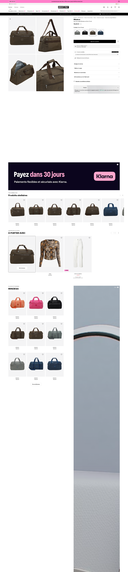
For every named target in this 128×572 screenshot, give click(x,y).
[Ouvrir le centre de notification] (111, 7)
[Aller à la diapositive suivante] (123, 195)
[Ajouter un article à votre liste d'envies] (24, 200)
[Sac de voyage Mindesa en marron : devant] (22, 35)
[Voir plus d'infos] (17, 226)
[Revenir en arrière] (10, 19)
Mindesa (13, 288)
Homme (16, 7)
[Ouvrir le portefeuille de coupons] (104, 7)
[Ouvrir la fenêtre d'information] (119, 1)
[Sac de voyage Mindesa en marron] (50, 35)
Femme (10, 7)
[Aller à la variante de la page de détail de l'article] (77, 32)
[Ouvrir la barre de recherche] (101, 11)
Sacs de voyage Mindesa (110, 17)
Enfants (22, 7)
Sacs (95, 17)
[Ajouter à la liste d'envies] (118, 41)
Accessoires (80, 17)
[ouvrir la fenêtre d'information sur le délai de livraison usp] (117, 54)
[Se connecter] (108, 7)
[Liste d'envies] (115, 7)
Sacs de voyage (100, 17)
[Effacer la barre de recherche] (118, 11)
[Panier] (119, 7)
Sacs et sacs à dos (88, 17)
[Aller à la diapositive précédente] (120, 195)
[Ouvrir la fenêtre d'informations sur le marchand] (86, 45)
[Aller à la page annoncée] (64, 176)
